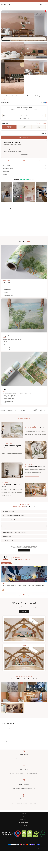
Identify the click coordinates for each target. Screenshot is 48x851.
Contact (24, 813)
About (23, 816)
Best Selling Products (12, 7)
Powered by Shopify (24, 849)
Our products (23, 819)
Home (2, 7)
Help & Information (24, 822)
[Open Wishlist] (43, 4)
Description (4, 174)
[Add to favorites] (45, 11)
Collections (6, 7)
